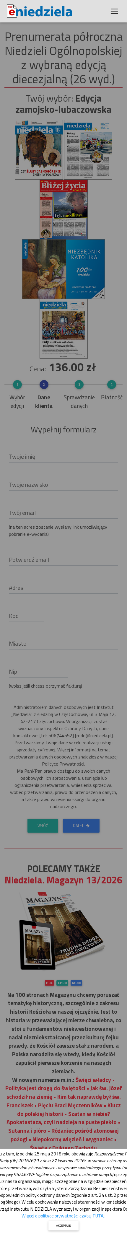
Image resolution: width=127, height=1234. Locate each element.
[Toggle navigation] (114, 11)
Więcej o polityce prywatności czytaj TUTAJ (63, 1215)
